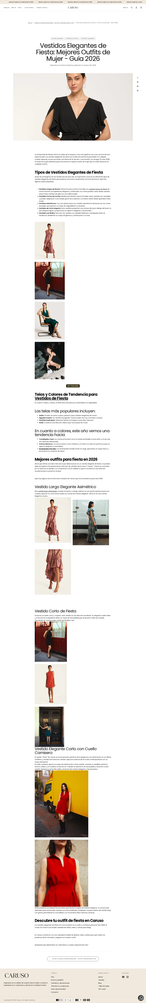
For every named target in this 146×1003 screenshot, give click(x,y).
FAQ (52, 977)
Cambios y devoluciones (60, 983)
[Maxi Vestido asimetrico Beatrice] (73, 240)
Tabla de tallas (103, 986)
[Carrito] (141, 8)
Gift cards (102, 989)
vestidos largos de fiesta (98, 189)
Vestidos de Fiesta (51, 398)
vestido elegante (57, 38)
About (100, 977)
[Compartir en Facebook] (138, 90)
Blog (99, 983)
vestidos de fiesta (72, 38)
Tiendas (101, 980)
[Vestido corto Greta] (61, 803)
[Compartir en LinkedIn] (138, 86)
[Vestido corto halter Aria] (73, 280)
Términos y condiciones (60, 986)
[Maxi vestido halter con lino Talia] (73, 320)
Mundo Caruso (42, 7)
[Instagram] (127, 977)
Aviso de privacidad (58, 989)
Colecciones (29, 7)
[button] (125, 7)
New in (13, 7)
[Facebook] (123, 977)
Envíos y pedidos (57, 980)
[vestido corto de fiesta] (61, 873)
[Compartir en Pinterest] (138, 82)
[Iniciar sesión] (136, 8)
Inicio (30, 23)
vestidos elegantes (87, 38)
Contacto (54, 992)
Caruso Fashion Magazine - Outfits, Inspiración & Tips (54, 23)
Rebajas (7, 7)
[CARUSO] (16, 975)
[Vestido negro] (73, 360)
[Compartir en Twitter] (138, 78)
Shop (19, 7)
